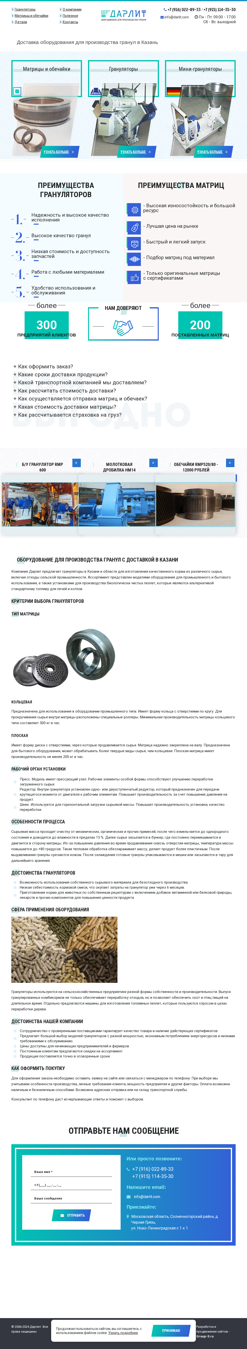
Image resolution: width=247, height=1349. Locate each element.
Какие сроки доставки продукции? (63, 374)
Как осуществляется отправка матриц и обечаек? (82, 398)
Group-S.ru (205, 1336)
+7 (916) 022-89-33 (184, 9)
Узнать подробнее (123, 1333)
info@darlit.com (177, 17)
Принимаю (171, 1331)
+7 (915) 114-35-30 (220, 9)
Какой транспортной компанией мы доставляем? (82, 382)
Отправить (75, 1215)
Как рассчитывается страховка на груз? (70, 415)
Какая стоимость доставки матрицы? (67, 407)
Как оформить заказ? (45, 366)
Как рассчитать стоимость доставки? (67, 390)
